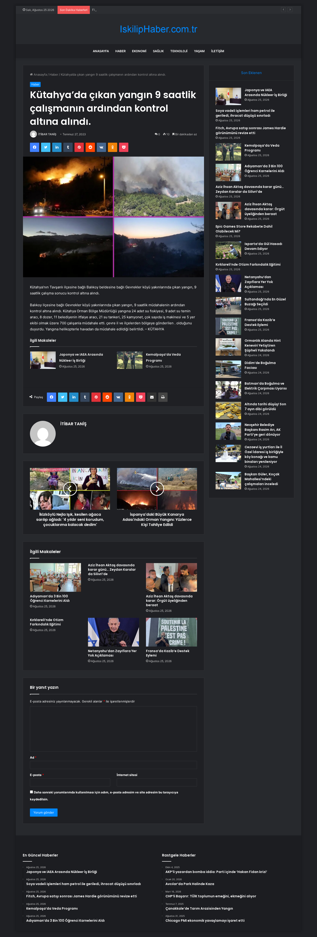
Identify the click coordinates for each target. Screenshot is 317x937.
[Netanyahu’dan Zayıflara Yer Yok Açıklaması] (113, 632)
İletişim (217, 51)
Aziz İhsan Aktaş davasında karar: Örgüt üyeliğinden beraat (169, 600)
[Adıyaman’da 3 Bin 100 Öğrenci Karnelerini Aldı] (55, 577)
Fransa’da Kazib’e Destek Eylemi (167, 653)
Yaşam (199, 51)
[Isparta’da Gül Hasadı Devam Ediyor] (228, 250)
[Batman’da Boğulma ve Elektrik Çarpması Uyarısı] (228, 390)
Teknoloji (179, 51)
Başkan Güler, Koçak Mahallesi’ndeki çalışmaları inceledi (262, 479)
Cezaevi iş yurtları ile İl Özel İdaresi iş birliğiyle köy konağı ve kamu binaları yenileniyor (264, 454)
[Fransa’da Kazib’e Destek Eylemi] (171, 632)
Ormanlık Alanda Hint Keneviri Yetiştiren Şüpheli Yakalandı (263, 345)
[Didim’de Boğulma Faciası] (228, 369)
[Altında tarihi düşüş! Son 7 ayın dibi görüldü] (228, 410)
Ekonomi (139, 51)
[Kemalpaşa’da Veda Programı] (129, 360)
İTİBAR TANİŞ (47, 134)
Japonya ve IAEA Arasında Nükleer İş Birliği (266, 92)
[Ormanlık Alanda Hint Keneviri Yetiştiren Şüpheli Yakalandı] (228, 347)
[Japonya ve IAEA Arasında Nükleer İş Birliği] (43, 360)
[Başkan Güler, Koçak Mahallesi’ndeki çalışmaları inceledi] (228, 480)
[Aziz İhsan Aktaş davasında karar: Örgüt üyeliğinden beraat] (171, 577)
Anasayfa (101, 51)
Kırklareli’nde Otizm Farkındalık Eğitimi (46, 622)
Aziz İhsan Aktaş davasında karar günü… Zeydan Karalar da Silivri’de (112, 569)
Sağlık (158, 51)
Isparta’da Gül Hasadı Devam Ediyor (263, 246)
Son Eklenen (251, 73)
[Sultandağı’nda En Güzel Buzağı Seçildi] (228, 305)
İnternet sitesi (127, 775)
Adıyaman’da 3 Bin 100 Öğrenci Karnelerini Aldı (50, 598)
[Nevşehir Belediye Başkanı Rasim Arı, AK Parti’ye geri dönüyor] (228, 431)
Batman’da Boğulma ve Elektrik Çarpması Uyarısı (266, 386)
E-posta (37, 775)
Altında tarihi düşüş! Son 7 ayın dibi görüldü (265, 406)
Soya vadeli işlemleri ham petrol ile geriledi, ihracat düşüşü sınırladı (245, 113)
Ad (33, 757)
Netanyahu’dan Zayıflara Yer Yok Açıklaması (112, 653)
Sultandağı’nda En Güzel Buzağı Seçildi (265, 301)
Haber (120, 51)
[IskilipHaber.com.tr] (158, 29)
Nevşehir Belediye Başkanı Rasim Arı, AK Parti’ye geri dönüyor (263, 429)
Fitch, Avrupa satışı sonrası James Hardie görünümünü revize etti (139, 10)
